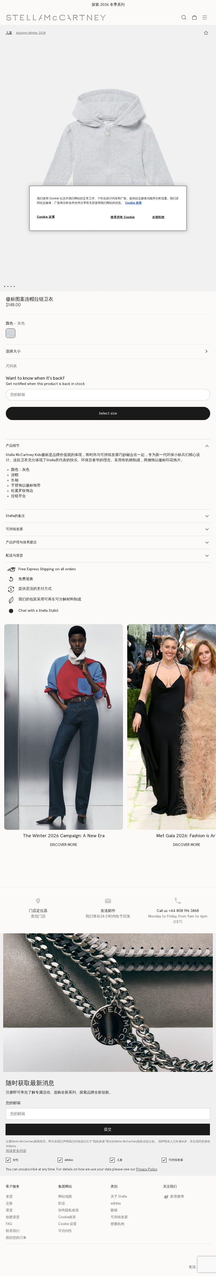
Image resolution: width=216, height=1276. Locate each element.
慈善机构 (117, 1224)
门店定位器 (38, 911)
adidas (69, 1160)
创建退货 (12, 1217)
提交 (107, 1129)
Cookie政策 (67, 1217)
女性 (15, 1160)
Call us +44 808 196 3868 (178, 911)
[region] (108, 208)
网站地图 (65, 1196)
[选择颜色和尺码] (206, 33)
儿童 (119, 1160)
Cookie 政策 (133, 202)
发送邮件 (108, 911)
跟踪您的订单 (16, 1238)
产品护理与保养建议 (21, 542)
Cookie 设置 (67, 1224)
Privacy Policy (146, 1169)
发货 (9, 1196)
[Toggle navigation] (205, 17)
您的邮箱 (13, 1103)
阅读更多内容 (16, 1151)
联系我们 (12, 1231)
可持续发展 (14, 529)
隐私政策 (99, 1141)
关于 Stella (119, 1196)
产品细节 (12, 446)
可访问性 (65, 1231)
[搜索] (184, 17)
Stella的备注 (15, 516)
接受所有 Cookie (123, 217)
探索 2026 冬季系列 (108, 5)
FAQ (9, 1224)
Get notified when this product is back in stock (45, 384)
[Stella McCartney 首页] (55, 17)
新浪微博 (177, 1196)
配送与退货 (14, 555)
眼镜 (114, 1210)
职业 (61, 1203)
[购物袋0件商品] (194, 17)
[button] (108, 158)
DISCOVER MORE (63, 845)
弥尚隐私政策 (68, 1210)
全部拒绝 (158, 217)
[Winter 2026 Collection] (63, 727)
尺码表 (11, 366)
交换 (9, 1203)
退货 (9, 1210)
